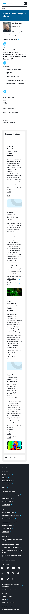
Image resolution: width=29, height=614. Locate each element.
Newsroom (5, 471)
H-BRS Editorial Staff (8, 603)
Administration (6, 484)
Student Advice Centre (8, 522)
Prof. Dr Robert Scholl (11, 437)
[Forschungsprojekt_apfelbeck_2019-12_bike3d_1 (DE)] (14, 445)
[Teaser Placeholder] (14, 203)
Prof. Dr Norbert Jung (11, 194)
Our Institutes (6, 504)
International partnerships (9, 560)
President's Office (7, 480)
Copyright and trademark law (10, 609)
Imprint (4, 599)
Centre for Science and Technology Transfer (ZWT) (12, 540)
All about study (6, 474)
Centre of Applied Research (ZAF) (11, 544)
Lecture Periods (6, 528)
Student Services (7, 525)
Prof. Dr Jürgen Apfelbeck (11, 428)
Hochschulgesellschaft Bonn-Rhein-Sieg (12, 556)
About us (4, 477)
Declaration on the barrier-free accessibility (10, 585)
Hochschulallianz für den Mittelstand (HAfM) (12, 551)
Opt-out (4, 593)
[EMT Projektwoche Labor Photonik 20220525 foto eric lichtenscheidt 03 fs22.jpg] (14, 292)
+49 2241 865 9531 (9, 123)
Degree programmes (8, 512)
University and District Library (10, 495)
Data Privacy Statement (9, 590)
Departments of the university (10, 515)
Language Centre (7, 498)
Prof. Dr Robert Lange (11, 190)
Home (3, 8)
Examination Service (8, 519)
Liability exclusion (7, 596)
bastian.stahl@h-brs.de (10, 39)
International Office (7, 501)
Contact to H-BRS (7, 606)
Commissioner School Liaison (10, 547)
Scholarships (5, 531)
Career (4, 487)
